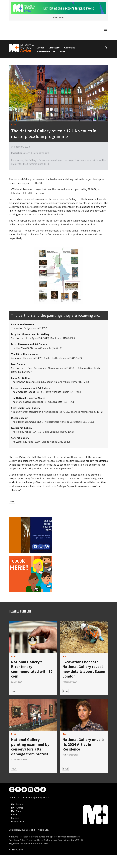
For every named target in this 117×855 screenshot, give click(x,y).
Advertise (69, 47)
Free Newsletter (46, 51)
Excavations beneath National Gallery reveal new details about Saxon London (83, 669)
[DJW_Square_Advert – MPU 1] (30, 534)
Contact (15, 818)
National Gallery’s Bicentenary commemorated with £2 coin (32, 669)
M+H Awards (17, 807)
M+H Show (16, 811)
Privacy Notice (42, 797)
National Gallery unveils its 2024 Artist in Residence (83, 744)
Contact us (14, 797)
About (14, 814)
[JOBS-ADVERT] (30, 573)
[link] (33, 637)
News (12, 501)
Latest (40, 47)
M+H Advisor (17, 804)
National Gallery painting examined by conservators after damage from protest (30, 746)
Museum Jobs (17, 821)
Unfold (20, 849)
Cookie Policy (27, 797)
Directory (54, 47)
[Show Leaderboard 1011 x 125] (58, 8)
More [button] (62, 51)
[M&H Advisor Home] (21, 48)
